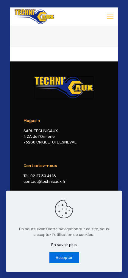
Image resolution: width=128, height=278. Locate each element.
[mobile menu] (110, 16)
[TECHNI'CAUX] (35, 16)
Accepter (64, 257)
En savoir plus (64, 245)
